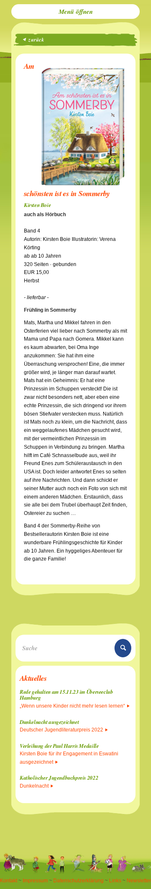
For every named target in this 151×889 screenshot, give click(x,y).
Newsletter (139, 881)
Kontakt (8, 881)
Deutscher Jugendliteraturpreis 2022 (61, 730)
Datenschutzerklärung (78, 881)
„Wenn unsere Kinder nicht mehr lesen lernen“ (72, 706)
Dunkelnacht (34, 786)
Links (115, 881)
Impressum (35, 881)
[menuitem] (75, 11)
